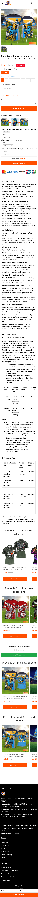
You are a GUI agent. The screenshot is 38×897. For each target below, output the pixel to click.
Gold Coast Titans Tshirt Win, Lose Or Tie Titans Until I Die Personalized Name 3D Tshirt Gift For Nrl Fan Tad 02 (15, 697)
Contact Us (5, 845)
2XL (18, 80)
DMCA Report (19, 888)
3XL (23, 80)
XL (13, 80)
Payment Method (7, 877)
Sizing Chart (5, 851)
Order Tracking (6, 855)
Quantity (4, 100)
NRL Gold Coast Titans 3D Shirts (13, 140)
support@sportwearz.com (10, 833)
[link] (7, 882)
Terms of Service (7, 874)
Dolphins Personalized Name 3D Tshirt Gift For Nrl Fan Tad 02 (13, 626)
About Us (4, 842)
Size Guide (11, 77)
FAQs (3, 848)
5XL (32, 80)
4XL (28, 80)
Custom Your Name (8, 85)
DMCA (3, 858)
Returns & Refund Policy (9, 871)
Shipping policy (6, 868)
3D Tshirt (15, 69)
